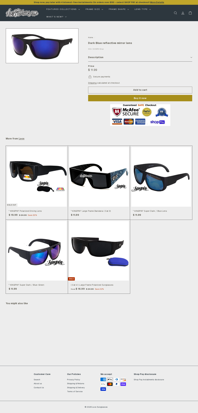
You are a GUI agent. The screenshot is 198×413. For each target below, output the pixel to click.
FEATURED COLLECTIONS (62, 9)
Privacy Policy (73, 379)
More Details (157, 2)
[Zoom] (42, 46)
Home (90, 37)
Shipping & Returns (75, 383)
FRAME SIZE (93, 9)
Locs (21, 138)
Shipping (92, 83)
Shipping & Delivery (76, 387)
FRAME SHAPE (118, 9)
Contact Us (39, 387)
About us (38, 383)
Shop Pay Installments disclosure (149, 379)
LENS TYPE (142, 9)
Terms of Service (75, 391)
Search (37, 379)
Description (95, 57)
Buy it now (140, 98)
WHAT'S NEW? (55, 17)
